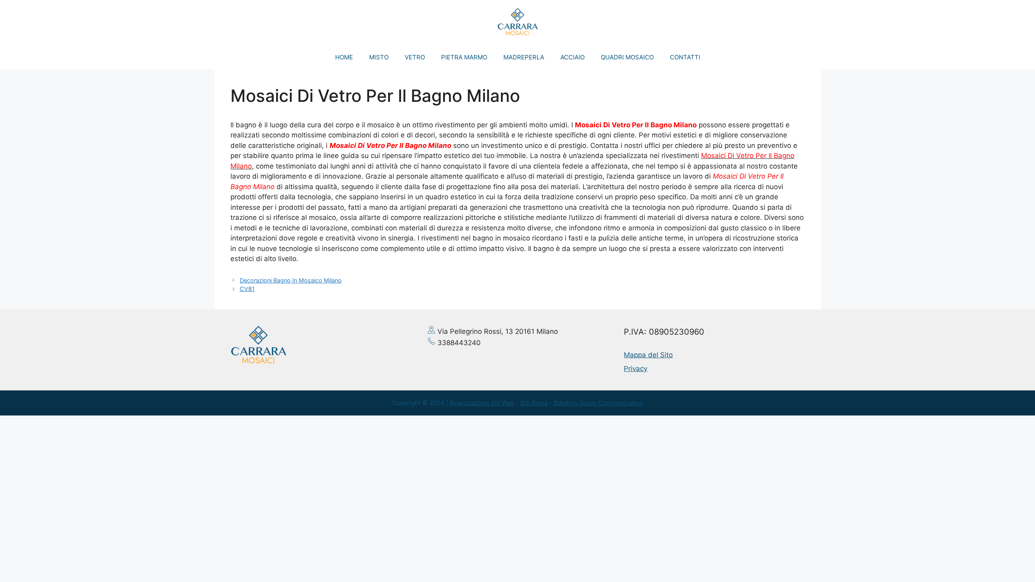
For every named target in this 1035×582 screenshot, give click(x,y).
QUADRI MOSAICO (627, 57)
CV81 (247, 288)
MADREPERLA (523, 57)
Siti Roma (533, 403)
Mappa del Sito (648, 355)
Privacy (635, 369)
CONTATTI (685, 57)
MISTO (379, 57)
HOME (344, 57)
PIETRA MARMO (464, 57)
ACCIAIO (572, 57)
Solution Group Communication (598, 403)
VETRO (415, 57)
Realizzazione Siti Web (482, 403)
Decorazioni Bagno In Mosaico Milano (291, 280)
